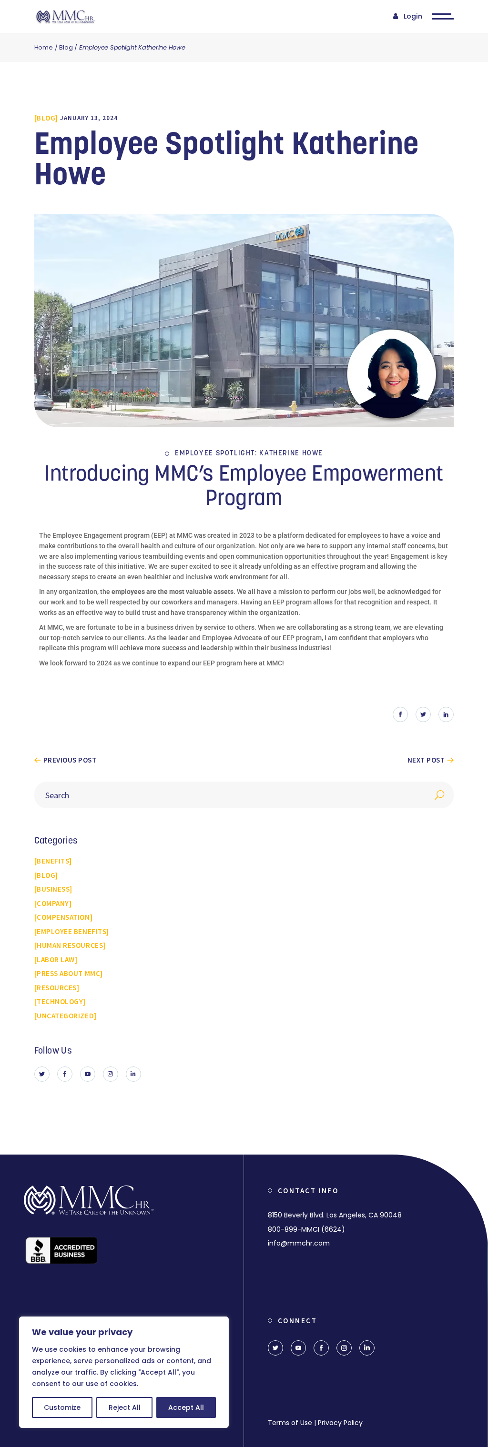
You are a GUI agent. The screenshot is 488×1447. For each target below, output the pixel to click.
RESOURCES (57, 987)
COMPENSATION (63, 917)
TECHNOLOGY (60, 1001)
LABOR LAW (56, 959)
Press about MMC (68, 973)
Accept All (186, 1407)
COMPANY (53, 903)
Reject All (125, 1407)
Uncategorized (65, 1015)
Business (53, 889)
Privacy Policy (340, 1422)
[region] (124, 1372)
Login (413, 16)
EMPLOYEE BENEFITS (71, 931)
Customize (62, 1407)
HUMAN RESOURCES (70, 945)
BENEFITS (53, 860)
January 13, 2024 (89, 118)
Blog (65, 47)
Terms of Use (290, 1422)
